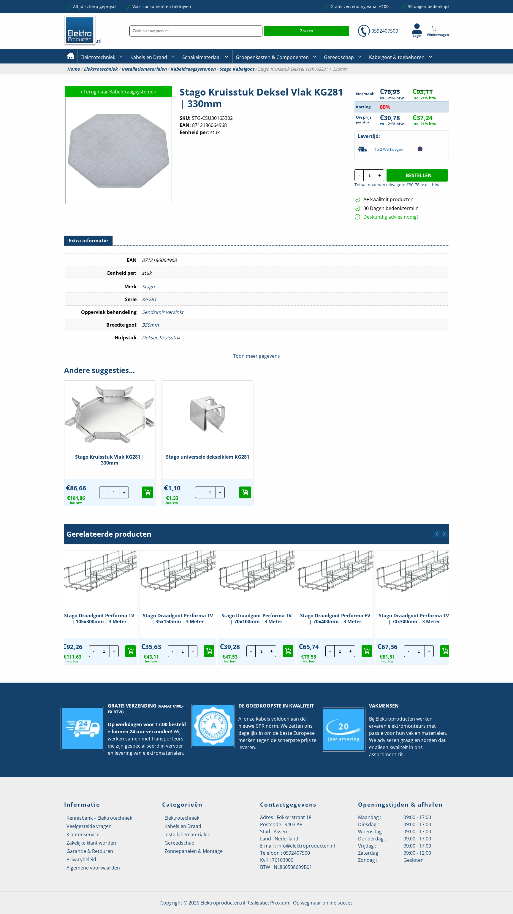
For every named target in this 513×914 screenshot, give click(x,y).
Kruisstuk (169, 337)
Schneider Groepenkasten (435, 76)
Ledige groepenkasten (258, 77)
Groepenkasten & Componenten (272, 57)
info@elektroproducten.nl (306, 846)
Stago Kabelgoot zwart (391, 77)
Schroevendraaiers (429, 77)
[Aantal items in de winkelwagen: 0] (438, 28)
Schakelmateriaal (201, 57)
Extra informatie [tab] (88, 240)
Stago (148, 286)
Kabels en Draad (148, 57)
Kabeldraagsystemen (193, 69)
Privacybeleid (81, 859)
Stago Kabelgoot (236, 69)
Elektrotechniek (97, 57)
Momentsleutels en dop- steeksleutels (446, 86)
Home (73, 69)
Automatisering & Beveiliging (109, 77)
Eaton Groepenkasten (432, 76)
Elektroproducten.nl (222, 902)
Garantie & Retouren (89, 851)
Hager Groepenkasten (432, 85)
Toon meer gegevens (256, 356)
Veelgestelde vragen (89, 826)
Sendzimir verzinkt (162, 312)
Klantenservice (82, 834)
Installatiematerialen (144, 69)
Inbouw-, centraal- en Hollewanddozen (204, 77)
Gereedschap (339, 57)
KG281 (149, 299)
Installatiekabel (145, 77)
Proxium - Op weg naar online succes (311, 902)
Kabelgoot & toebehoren (397, 57)
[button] (147, 492)
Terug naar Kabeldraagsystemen (118, 91)
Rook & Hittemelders (188, 77)
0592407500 (384, 31)
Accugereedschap (341, 77)
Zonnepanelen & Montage (193, 851)
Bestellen (419, 175)
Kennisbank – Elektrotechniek (99, 818)
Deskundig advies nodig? (391, 216)
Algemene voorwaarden (93, 867)
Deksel (149, 337)
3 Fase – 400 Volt (339, 77)
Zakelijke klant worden (91, 843)
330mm (150, 325)
